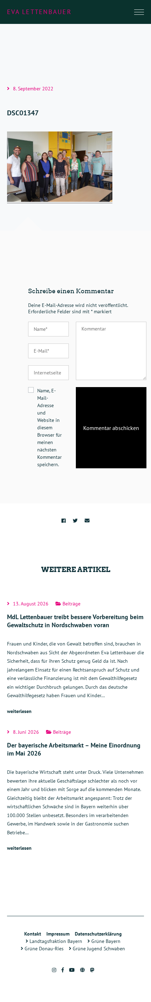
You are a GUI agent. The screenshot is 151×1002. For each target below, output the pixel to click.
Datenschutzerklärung (98, 934)
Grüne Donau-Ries (43, 948)
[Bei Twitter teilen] (75, 521)
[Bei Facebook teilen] (63, 521)
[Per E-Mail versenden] (87, 521)
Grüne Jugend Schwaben (98, 948)
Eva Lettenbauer (39, 12)
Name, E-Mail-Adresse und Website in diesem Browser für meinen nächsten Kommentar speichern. (49, 427)
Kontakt (32, 934)
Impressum (58, 934)
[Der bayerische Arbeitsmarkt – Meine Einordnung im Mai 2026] (75, 791)
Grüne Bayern (105, 941)
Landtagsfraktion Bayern (55, 941)
